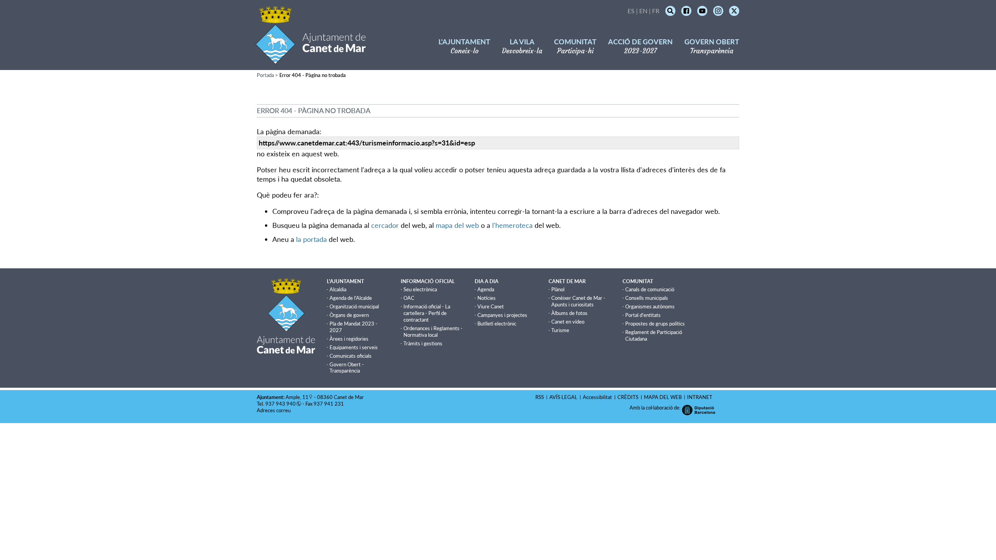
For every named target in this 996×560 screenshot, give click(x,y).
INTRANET (699, 397)
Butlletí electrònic (496, 323)
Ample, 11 (297, 397)
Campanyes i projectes (502, 315)
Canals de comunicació (649, 289)
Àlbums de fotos (569, 313)
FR (655, 10)
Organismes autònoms (650, 306)
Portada (265, 75)
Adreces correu (274, 410)
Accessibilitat (597, 397)
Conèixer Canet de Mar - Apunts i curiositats (578, 301)
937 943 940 (280, 404)
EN (643, 10)
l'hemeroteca (512, 225)
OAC (408, 298)
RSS (539, 397)
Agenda (485, 289)
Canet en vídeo (567, 321)
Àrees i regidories (349, 339)
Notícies (486, 298)
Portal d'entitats (643, 315)
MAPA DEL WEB (663, 397)
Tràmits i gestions (422, 343)
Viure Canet (490, 306)
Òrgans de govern (349, 315)
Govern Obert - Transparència (347, 367)
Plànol (558, 289)
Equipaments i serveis (354, 347)
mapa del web (457, 225)
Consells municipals (646, 298)
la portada (311, 239)
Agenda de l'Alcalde (351, 298)
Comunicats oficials (351, 356)
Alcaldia (338, 289)
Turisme (560, 330)
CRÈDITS (627, 397)
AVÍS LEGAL (563, 397)
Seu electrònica (420, 289)
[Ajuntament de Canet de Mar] (311, 59)
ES (631, 10)
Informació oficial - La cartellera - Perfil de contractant (426, 313)
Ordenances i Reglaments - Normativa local (433, 331)
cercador (385, 225)
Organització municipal (354, 306)
